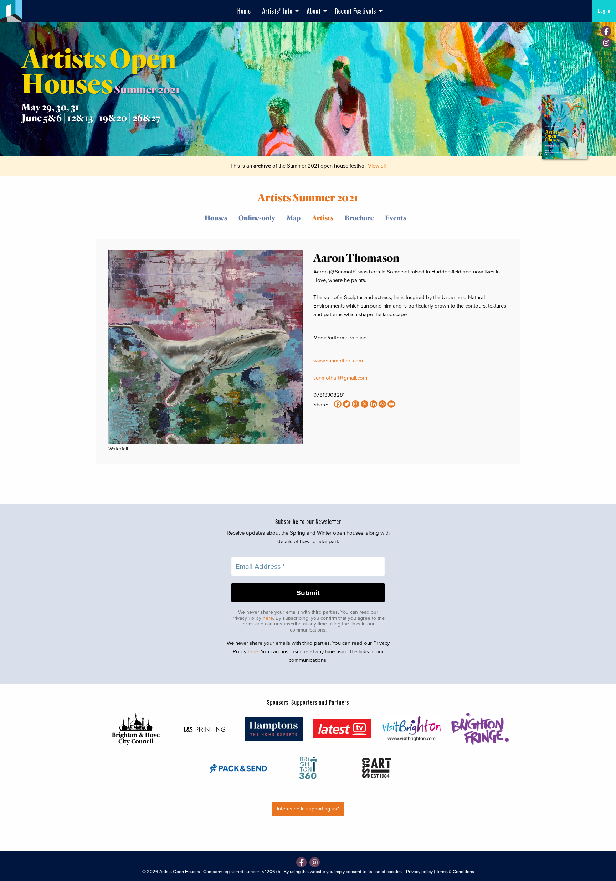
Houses (216, 217)
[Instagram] (606, 42)
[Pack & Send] (239, 768)
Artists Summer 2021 (308, 196)
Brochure (359, 217)
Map (294, 217)
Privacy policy (419, 871)
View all (377, 166)
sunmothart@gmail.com (340, 378)
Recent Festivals (355, 11)
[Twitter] (346, 404)
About (313, 11)
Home (244, 11)
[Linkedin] (373, 404)
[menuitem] (243, 11)
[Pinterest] (364, 404)
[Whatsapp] (382, 404)
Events (395, 217)
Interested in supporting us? (308, 809)
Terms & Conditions (455, 871)
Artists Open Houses (179, 871)
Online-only (256, 217)
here (268, 618)
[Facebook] (606, 31)
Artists (322, 217)
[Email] (391, 404)
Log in (603, 10)
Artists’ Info (277, 11)
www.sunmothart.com (338, 360)
